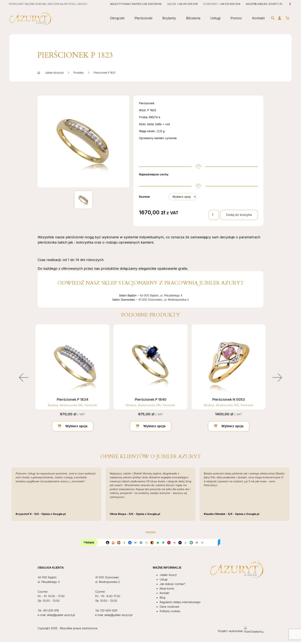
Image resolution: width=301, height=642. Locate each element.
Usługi (215, 18)
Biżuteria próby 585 (71, 405)
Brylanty (169, 18)
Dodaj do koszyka (239, 215)
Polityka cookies (170, 611)
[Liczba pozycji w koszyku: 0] (287, 18)
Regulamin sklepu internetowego (180, 602)
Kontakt (258, 18)
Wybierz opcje (76, 426)
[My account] (279, 18)
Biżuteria (193, 18)
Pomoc (236, 18)
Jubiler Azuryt (168, 575)
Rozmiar (144, 196)
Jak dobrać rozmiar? (172, 584)
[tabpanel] (56, 494)
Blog (162, 597)
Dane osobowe (169, 606)
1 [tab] (150, 532)
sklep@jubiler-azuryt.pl (264, 3)
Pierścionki (143, 18)
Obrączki (117, 18)
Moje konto (167, 588)
